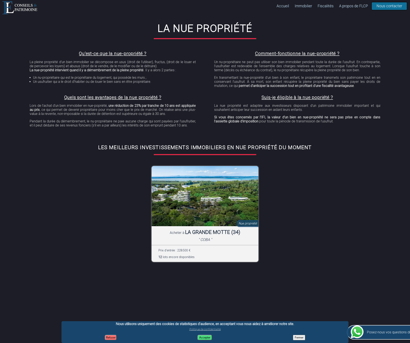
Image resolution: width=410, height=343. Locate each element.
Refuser (111, 337)
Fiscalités (326, 6)
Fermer (299, 337)
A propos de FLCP (353, 6)
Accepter (204, 337)
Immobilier (303, 6)
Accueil (283, 6)
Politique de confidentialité (205, 329)
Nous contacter (389, 6)
